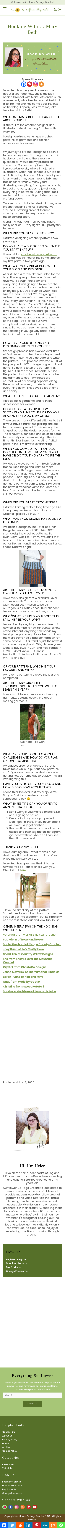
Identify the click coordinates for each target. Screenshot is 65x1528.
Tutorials (7, 1468)
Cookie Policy (9, 1450)
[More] (41, 84)
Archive (6, 1447)
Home (5, 1443)
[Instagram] (35, 84)
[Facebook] (23, 84)
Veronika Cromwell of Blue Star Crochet (30, 934)
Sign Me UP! (32, 1404)
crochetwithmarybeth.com (39, 254)
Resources (8, 1464)
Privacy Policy (9, 1439)
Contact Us (8, 1431)
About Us (7, 1435)
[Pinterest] (29, 84)
